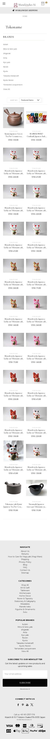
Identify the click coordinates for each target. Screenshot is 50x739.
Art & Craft (25, 588)
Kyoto (5, 71)
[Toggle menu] (3, 3)
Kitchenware (25, 593)
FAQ (25, 567)
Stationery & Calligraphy (25, 601)
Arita (5, 58)
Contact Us (25, 570)
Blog (25, 565)
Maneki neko (25, 607)
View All (6, 89)
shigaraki (7, 53)
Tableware (25, 590)
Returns (25, 554)
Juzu (25, 612)
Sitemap (25, 573)
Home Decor (25, 596)
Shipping (25, 559)
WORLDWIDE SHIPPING (26, 10)
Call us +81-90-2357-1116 (24, 714)
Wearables (25, 604)
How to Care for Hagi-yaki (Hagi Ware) (25, 556)
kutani (5, 44)
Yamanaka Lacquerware (12, 85)
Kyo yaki (6, 62)
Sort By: (14, 100)
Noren (5, 67)
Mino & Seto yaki (10, 49)
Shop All (25, 585)
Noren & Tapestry (25, 598)
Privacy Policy (25, 562)
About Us (25, 551)
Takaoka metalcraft (11, 76)
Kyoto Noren (8, 80)
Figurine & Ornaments (25, 609)
